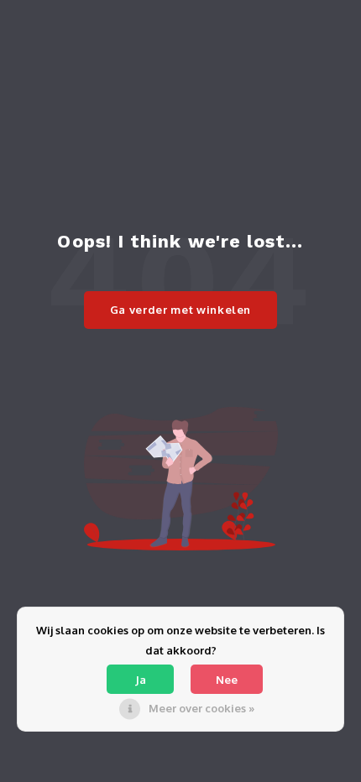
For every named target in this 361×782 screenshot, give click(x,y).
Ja (140, 679)
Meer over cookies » (201, 708)
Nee (227, 679)
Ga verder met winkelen (180, 309)
